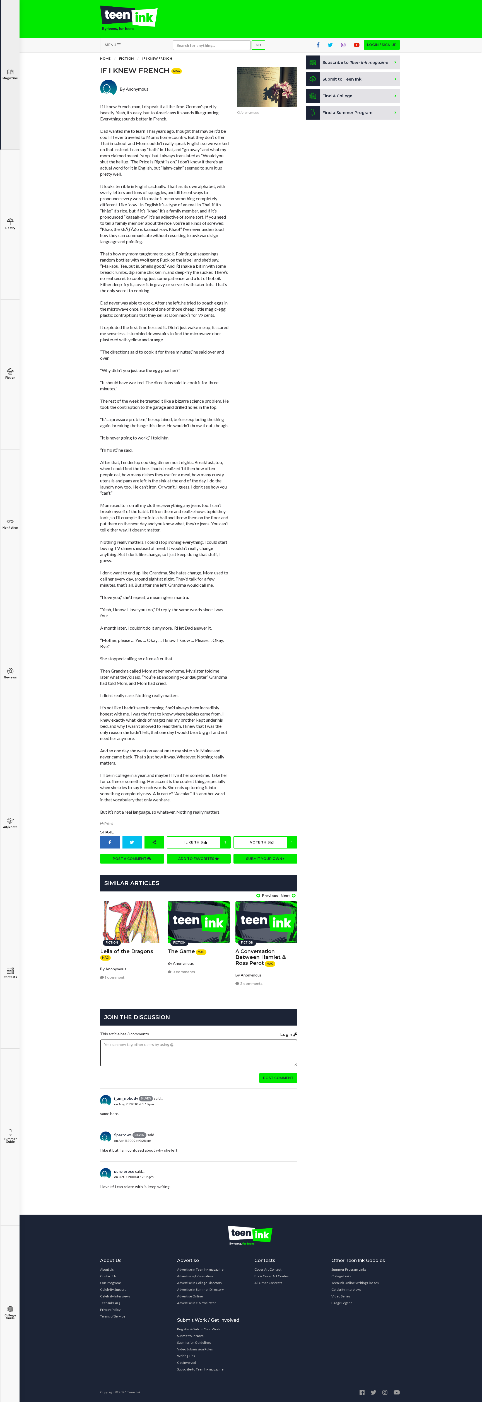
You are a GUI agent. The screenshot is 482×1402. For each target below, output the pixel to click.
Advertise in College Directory (199, 1283)
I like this (205, 842)
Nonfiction (10, 528)
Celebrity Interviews (115, 1296)
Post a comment (130, 859)
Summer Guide (10, 1140)
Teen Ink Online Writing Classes (355, 1283)
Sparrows (123, 1134)
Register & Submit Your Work (198, 1329)
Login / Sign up (382, 45)
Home (105, 58)
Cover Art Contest (267, 1269)
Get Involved (186, 1362)
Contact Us (108, 1276)
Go (258, 45)
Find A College (337, 95)
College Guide (10, 1317)
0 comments (183, 972)
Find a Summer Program (347, 112)
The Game (181, 951)
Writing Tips (186, 1356)
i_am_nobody (126, 1098)
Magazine (10, 78)
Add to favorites (196, 859)
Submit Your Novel (190, 1336)
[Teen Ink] (134, 18)
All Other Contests (268, 1283)
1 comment (114, 977)
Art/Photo (10, 827)
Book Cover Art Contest (272, 1276)
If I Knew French (157, 58)
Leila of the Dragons (126, 951)
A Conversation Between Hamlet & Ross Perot (260, 957)
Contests (10, 977)
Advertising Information (195, 1276)
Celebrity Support (113, 1289)
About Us (107, 1269)
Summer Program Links (349, 1269)
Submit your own (264, 859)
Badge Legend (342, 1303)
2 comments (250, 984)
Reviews (10, 677)
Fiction (10, 377)
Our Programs (111, 1283)
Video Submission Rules (195, 1349)
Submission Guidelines (194, 1342)
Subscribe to (355, 62)
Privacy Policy (110, 1309)
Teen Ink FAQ (110, 1303)
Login (286, 1034)
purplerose (124, 1171)
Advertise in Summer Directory (200, 1289)
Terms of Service (112, 1316)
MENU (111, 44)
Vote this (271, 842)
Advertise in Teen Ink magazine (200, 1269)
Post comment (278, 1078)
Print (108, 823)
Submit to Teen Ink (342, 79)
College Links (341, 1276)
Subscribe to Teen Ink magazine (200, 1369)
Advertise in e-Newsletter (196, 1303)
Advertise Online (190, 1296)
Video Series (340, 1296)
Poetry (10, 228)
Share (107, 832)
